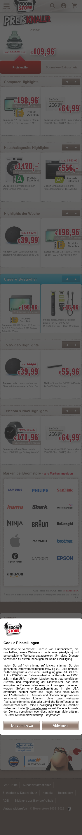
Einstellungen (38, 708)
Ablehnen (60, 725)
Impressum (53, 715)
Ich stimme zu (22, 725)
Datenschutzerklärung (29, 715)
